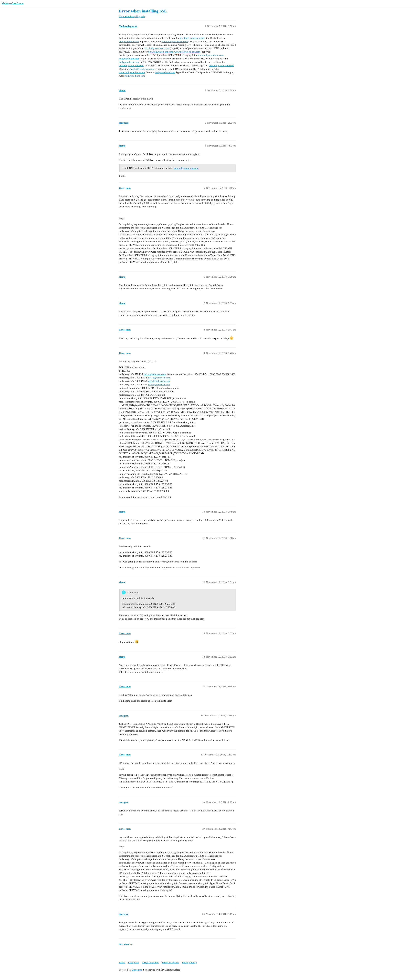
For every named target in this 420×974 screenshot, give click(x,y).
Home (122, 962)
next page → (125, 944)
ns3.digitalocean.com (159, 384)
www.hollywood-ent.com (175, 41)
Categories (133, 962)
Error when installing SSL (143, 11)
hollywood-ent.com (129, 41)
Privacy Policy (189, 962)
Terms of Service (170, 962)
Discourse (137, 969)
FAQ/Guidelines (150, 962)
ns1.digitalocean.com (155, 374)
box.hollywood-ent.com (192, 38)
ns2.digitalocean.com (159, 381)
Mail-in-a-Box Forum (12, 3)
